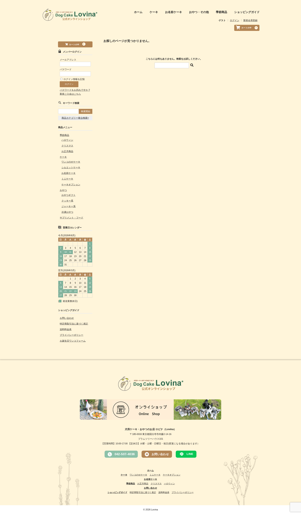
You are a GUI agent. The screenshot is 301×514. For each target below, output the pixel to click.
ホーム (138, 12)
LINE (189, 453)
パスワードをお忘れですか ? (75, 90)
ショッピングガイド (247, 12)
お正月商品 (67, 151)
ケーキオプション (70, 184)
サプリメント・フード (71, 217)
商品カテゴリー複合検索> (75, 118)
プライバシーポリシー (71, 335)
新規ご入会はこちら (70, 94)
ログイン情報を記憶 (74, 79)
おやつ (63, 190)
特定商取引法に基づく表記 (74, 323)
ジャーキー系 (68, 206)
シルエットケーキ (70, 167)
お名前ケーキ (173, 12)
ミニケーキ (67, 178)
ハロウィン (67, 140)
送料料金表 (65, 329)
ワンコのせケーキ (70, 161)
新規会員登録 (250, 20)
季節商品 (221, 12)
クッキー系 (67, 200)
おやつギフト (68, 195)
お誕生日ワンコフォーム (73, 340)
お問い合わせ (67, 318)
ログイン (234, 20)
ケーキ (154, 12)
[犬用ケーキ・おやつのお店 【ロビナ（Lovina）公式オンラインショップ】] (69, 18)
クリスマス (67, 145)
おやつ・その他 (199, 12)
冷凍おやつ (67, 212)
